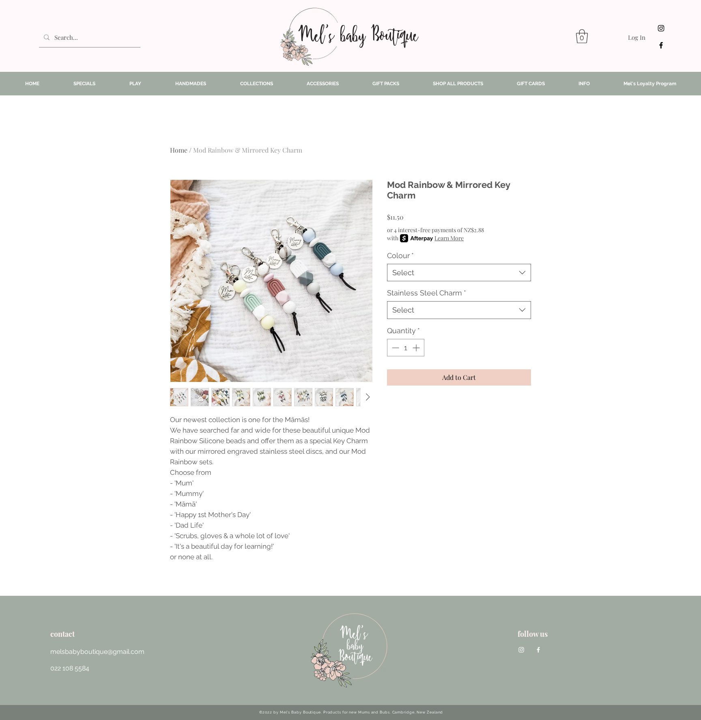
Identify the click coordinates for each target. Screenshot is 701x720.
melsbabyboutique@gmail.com (97, 651)
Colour (400, 255)
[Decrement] (394, 347)
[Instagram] (661, 28)
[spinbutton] (406, 347)
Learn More (449, 238)
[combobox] (459, 272)
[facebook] (661, 45)
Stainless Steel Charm (426, 293)
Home (178, 150)
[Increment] (417, 347)
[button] (582, 36)
